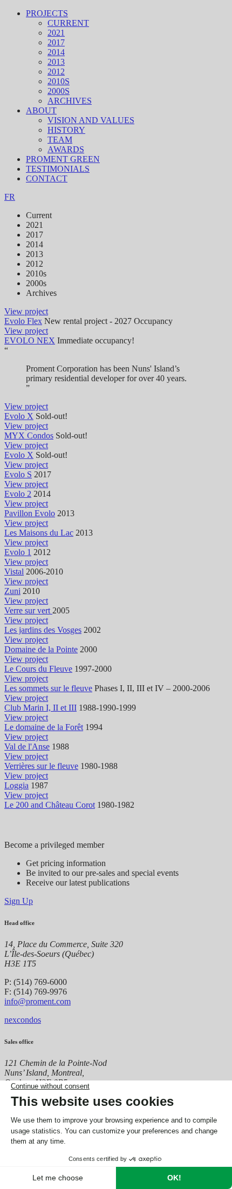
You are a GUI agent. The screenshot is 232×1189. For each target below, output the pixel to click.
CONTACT (46, 178)
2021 (56, 32)
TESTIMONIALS (58, 168)
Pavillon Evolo (29, 513)
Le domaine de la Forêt (43, 727)
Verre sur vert (28, 610)
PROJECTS (47, 13)
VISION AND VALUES (90, 120)
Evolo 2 (17, 493)
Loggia (16, 785)
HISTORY (66, 129)
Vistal (14, 571)
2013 (56, 61)
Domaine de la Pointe (41, 649)
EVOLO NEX (29, 340)
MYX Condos (28, 435)
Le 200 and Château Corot (49, 804)
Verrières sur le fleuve (41, 766)
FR (9, 196)
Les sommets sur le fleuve (48, 688)
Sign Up (18, 901)
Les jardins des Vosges (42, 629)
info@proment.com (37, 1001)
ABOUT (41, 110)
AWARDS (65, 149)
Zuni (12, 591)
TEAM (59, 139)
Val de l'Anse (27, 746)
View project (26, 311)
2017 (56, 42)
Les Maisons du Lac (38, 532)
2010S (58, 81)
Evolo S (18, 474)
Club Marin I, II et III (40, 707)
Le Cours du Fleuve (38, 668)
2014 (56, 52)
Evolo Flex (23, 321)
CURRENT (68, 23)
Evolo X (18, 416)
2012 (56, 71)
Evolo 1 (17, 552)
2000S (58, 91)
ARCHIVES (69, 100)
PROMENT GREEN (63, 159)
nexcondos (22, 1019)
